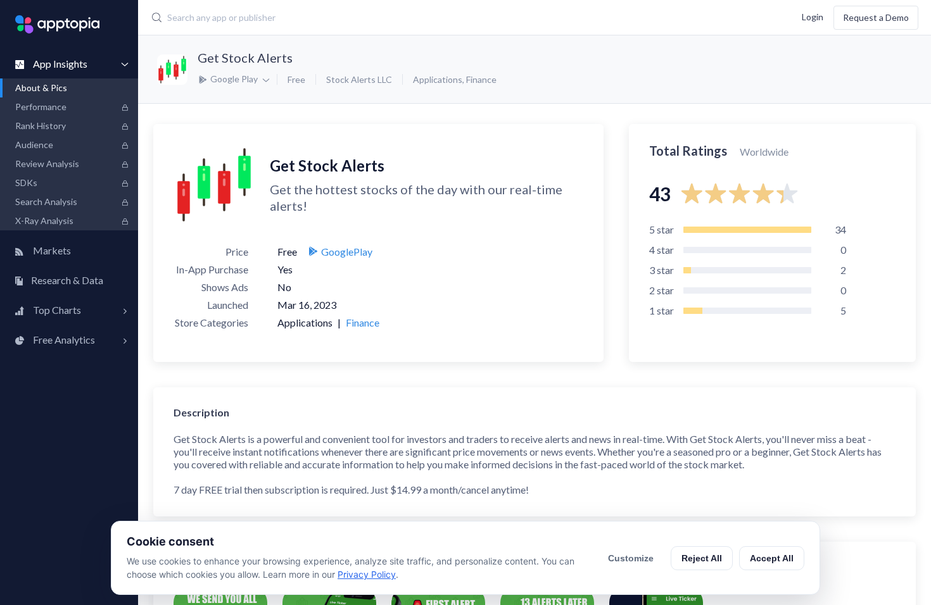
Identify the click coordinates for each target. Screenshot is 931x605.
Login (812, 16)
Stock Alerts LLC (359, 79)
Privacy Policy (367, 574)
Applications (437, 79)
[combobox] (393, 17)
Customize (631, 558)
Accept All (772, 558)
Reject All (701, 558)
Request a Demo (876, 17)
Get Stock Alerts (245, 57)
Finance (481, 79)
